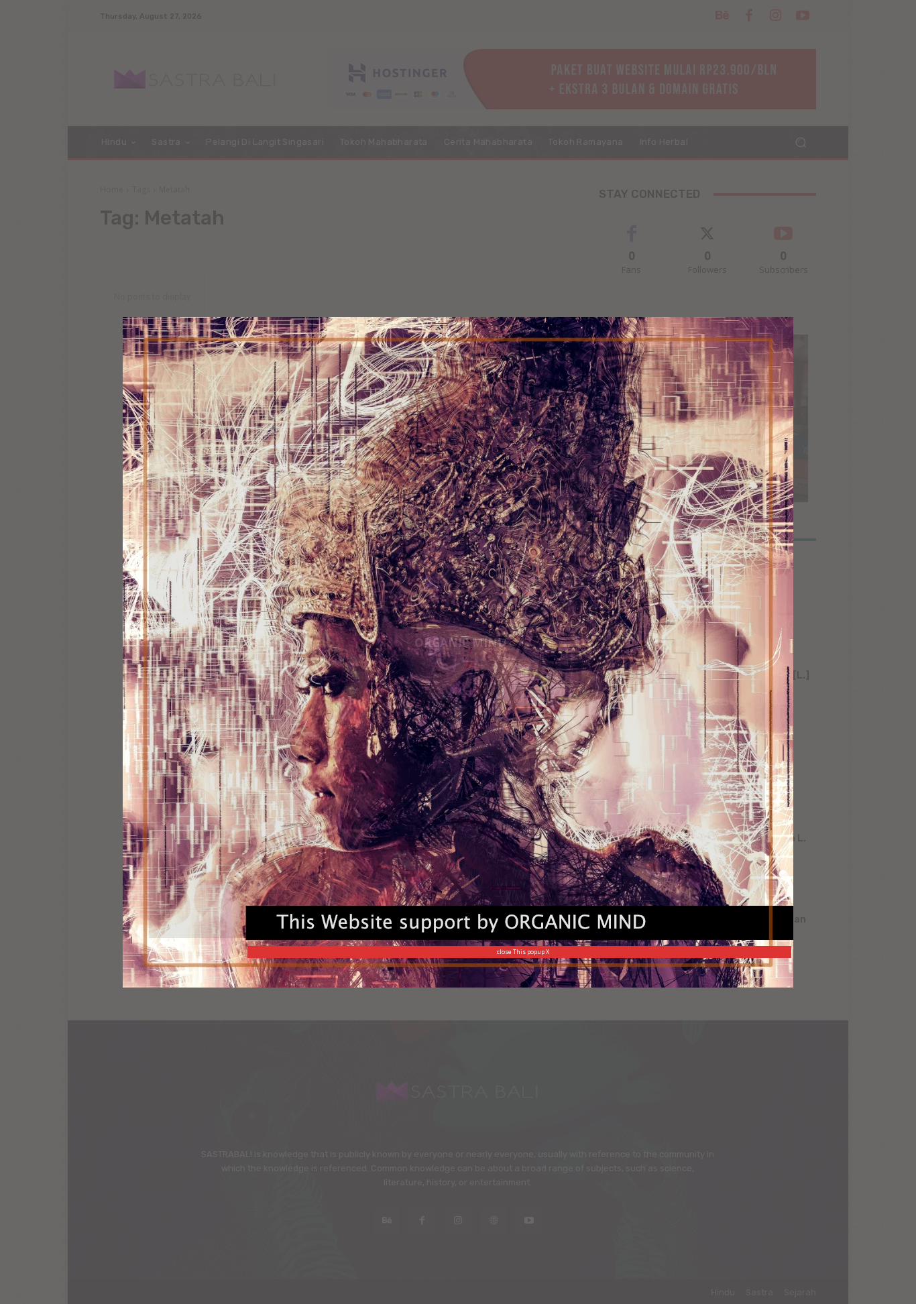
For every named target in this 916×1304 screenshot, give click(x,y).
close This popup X (523, 951)
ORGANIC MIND (460, 642)
